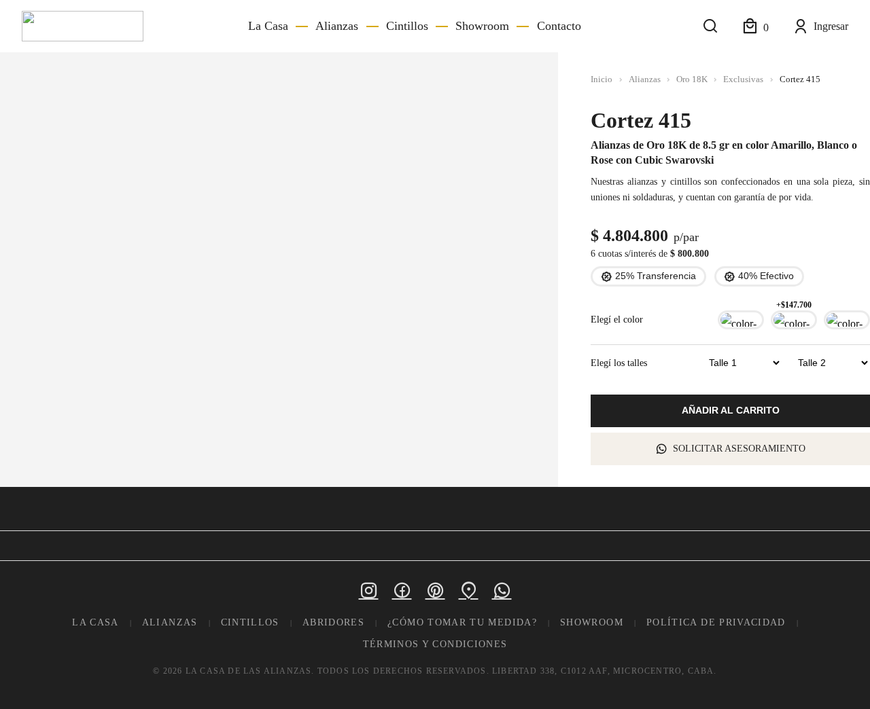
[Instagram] (369, 590)
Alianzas (336, 26)
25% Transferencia (655, 276)
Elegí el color (617, 319)
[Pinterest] (435, 590)
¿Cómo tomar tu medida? (462, 622)
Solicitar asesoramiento (739, 448)
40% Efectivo (766, 276)
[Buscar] (710, 26)
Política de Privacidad (716, 622)
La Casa (268, 26)
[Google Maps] (468, 590)
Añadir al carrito (731, 410)
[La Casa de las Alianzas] (82, 26)
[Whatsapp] (502, 590)
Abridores (333, 622)
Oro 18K (692, 79)
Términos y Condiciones (435, 644)
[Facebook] (402, 590)
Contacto (559, 26)
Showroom (482, 26)
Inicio (601, 79)
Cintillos (407, 26)
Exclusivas (743, 79)
